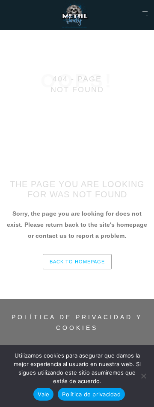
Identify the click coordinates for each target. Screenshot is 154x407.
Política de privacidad (91, 394)
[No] (143, 376)
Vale (43, 394)
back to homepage (77, 261)
